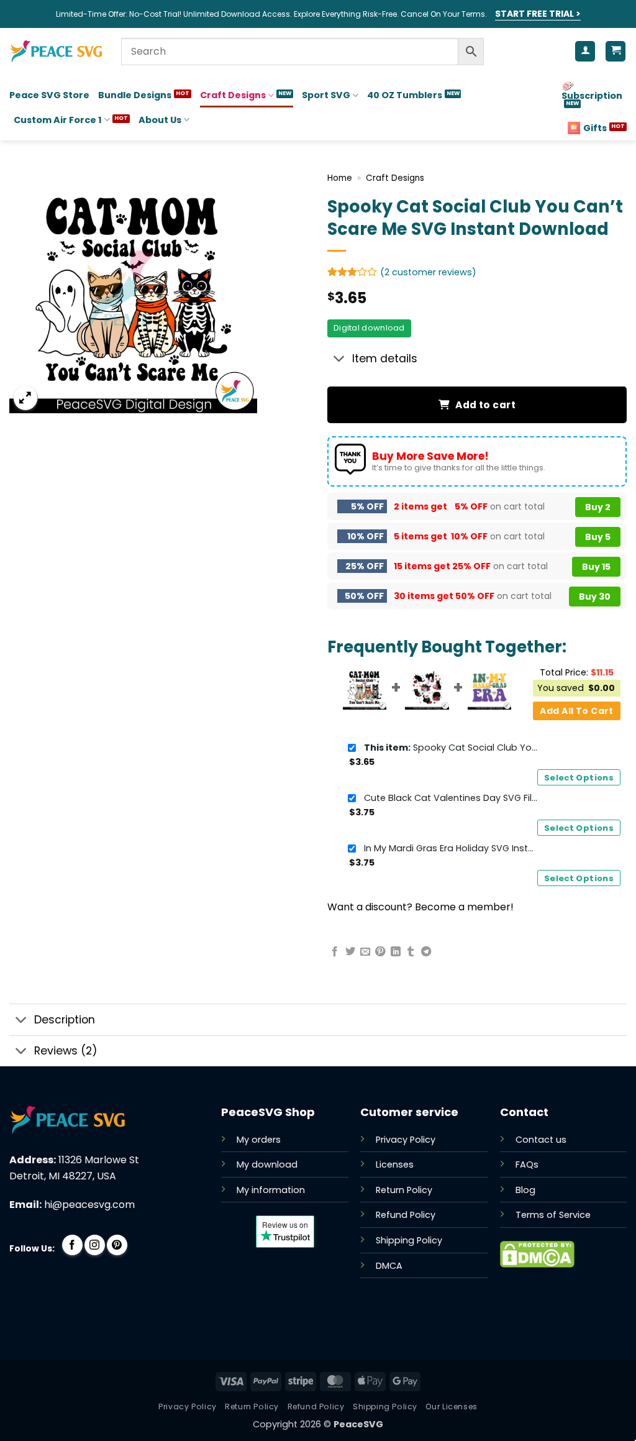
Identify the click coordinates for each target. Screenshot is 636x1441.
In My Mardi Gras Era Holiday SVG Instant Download (451, 848)
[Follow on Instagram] (94, 1245)
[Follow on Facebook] (72, 1245)
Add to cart (485, 404)
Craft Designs (233, 95)
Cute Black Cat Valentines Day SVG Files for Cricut (451, 798)
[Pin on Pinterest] (380, 952)
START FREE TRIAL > (538, 13)
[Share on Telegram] (426, 952)
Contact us (541, 1139)
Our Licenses (451, 1406)
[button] (26, 398)
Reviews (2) (66, 1050)
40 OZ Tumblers (404, 95)
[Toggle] (339, 360)
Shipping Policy (409, 1240)
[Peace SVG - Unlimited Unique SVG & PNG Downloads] (55, 52)
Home (339, 178)
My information (271, 1190)
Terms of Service (553, 1215)
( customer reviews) (428, 272)
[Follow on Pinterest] (117, 1245)
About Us (160, 120)
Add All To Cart (576, 711)
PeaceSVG (358, 1424)
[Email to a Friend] (365, 952)
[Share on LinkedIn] (396, 952)
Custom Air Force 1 (58, 120)
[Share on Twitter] (350, 952)
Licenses (395, 1164)
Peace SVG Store (49, 95)
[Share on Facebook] (335, 952)
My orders (259, 1139)
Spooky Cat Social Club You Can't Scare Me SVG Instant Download (451, 747)
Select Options (579, 778)
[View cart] (615, 51)
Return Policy (404, 1190)
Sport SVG (326, 95)
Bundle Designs (134, 95)
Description (64, 1019)
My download (267, 1164)
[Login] (585, 51)
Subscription (591, 95)
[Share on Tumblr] (411, 952)
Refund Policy (405, 1215)
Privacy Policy (405, 1139)
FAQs (527, 1164)
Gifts (595, 128)
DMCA (389, 1266)
